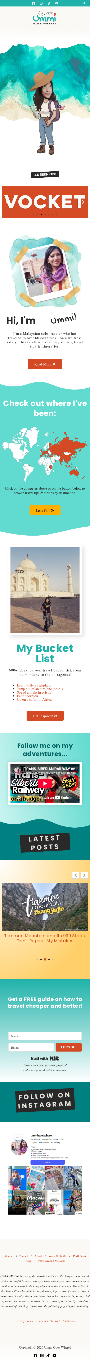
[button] (84, 3)
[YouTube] (57, 3)
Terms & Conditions (62, 1321)
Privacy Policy (24, 1321)
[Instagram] (41, 3)
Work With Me (57, 1256)
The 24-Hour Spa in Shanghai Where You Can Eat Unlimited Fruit (45, 938)
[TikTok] (48, 1355)
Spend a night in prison (34, 692)
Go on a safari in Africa (34, 699)
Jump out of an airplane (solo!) (40, 688)
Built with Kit (45, 1058)
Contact (23, 1256)
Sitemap (8, 1256)
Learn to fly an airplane (34, 685)
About (38, 1256)
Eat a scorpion (27, 695)
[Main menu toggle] (45, 34)
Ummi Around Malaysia (51, 1261)
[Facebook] (33, 3)
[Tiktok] (49, 3)
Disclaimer (41, 1321)
